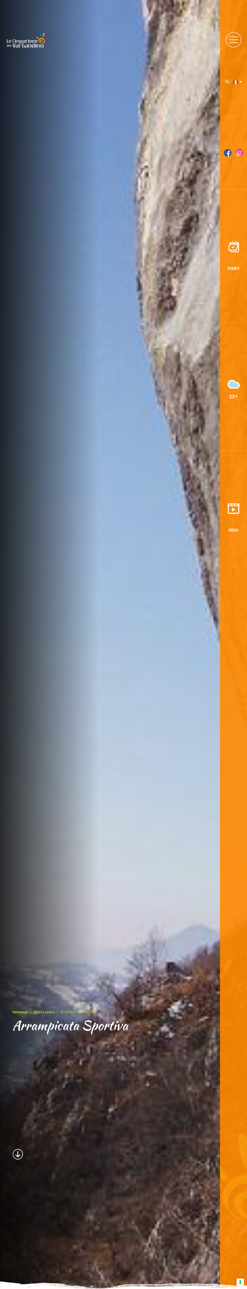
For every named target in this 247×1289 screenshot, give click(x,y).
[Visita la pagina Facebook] (228, 153)
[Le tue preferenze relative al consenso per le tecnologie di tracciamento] (240, 1282)
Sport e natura (44, 1012)
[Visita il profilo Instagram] (239, 153)
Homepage (20, 1012)
